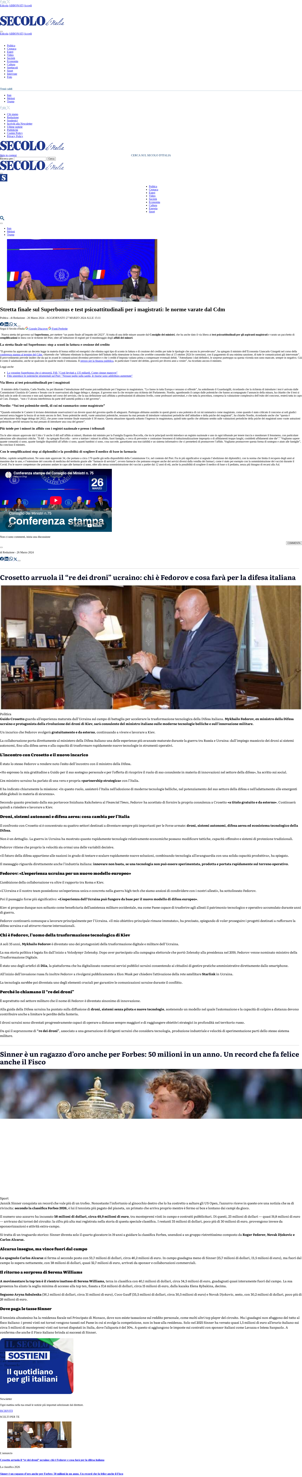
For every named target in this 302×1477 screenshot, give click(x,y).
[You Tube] (4, 2)
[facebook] (1, 2)
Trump (10, 101)
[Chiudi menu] (1, 31)
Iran (9, 95)
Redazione (13, 117)
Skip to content (8, 155)
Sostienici (12, 120)
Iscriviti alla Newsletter (19, 123)
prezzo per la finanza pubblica (96, 360)
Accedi (28, 5)
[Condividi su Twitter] (16, 325)
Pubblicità (12, 129)
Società (11, 58)
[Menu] (1, 173)
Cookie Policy (15, 133)
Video (10, 54)
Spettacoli (12, 67)
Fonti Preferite (59, 328)
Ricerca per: (6, 158)
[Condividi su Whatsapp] (11, 325)
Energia (153, 208)
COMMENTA (294, 543)
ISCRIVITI (6, 1410)
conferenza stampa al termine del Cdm (21, 354)
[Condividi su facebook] (2, 325)
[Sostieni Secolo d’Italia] (36, 1393)
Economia (12, 61)
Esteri (10, 51)
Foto (9, 77)
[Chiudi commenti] (1, 547)
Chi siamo (12, 114)
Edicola (4, 5)
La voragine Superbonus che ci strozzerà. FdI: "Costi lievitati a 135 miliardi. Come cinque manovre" (62, 372)
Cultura (11, 64)
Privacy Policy (15, 136)
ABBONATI (16, 5)
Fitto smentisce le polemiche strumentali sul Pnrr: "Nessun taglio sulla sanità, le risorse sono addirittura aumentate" (70, 375)
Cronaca (11, 48)
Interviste (12, 73)
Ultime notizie (15, 126)
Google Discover (38, 328)
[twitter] (8, 2)
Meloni (11, 98)
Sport (10, 70)
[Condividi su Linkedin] (7, 325)
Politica (11, 45)
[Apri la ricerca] (2, 219)
